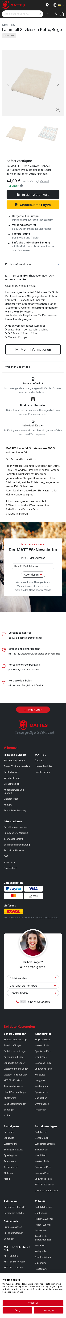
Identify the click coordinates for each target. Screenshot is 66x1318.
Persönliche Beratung (15, 810)
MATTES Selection (13, 1267)
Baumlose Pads (43, 1063)
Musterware (10, 1098)
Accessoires (41, 1230)
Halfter (7, 1115)
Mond (7, 1179)
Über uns (39, 760)
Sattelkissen (41, 1132)
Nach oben (35, 709)
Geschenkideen (43, 1257)
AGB (6, 856)
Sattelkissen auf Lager (15, 1051)
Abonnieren (31, 574)
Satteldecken (41, 1149)
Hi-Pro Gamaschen (13, 1233)
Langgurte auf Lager (14, 1063)
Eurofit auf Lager (12, 1045)
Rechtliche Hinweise (14, 850)
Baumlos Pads (42, 1173)
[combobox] (22, 13)
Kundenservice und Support (14, 791)
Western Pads (42, 1045)
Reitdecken (40, 1109)
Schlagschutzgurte (13, 1149)
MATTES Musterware (14, 1261)
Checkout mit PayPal (35, 205)
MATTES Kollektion (13, 1080)
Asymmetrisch (11, 1167)
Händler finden (42, 772)
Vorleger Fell (41, 1251)
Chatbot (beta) (11, 799)
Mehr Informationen (35, 349)
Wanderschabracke (45, 1144)
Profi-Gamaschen (13, 1227)
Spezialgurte (41, 1092)
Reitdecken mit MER (14, 1213)
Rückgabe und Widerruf (16, 833)
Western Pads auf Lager (16, 1074)
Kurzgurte (40, 1074)
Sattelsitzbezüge (43, 1207)
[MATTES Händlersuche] (47, 5)
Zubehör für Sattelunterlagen (43, 1238)
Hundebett (40, 1245)
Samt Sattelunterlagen (15, 1104)
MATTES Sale (11, 1256)
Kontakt (8, 804)
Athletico (8, 1173)
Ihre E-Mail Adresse (33, 557)
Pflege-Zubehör (43, 1224)
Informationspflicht (13, 839)
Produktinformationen (18, 264)
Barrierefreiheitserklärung (17, 844)
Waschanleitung (12, 778)
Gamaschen (41, 1098)
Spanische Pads (43, 1051)
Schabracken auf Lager (16, 1039)
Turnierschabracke (13, 1086)
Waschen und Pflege (17, 366)
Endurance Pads (43, 1068)
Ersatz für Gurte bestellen (17, 766)
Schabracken (42, 1138)
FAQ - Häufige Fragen (15, 760)
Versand (44, 181)
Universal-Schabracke (46, 1190)
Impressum (9, 862)
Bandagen (9, 1109)
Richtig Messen (11, 772)
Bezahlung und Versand (16, 827)
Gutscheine (40, 1263)
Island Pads (41, 1057)
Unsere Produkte (43, 766)
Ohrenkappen (42, 1104)
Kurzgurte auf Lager (14, 1057)
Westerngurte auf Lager (16, 1068)
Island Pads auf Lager (15, 1092)
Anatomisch (10, 1161)
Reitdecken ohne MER (15, 1207)
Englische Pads (42, 1039)
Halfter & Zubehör (44, 1219)
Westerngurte (42, 1086)
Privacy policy (56, 1276)
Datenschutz (10, 868)
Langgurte (40, 1080)
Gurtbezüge (41, 1213)
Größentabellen (12, 784)
